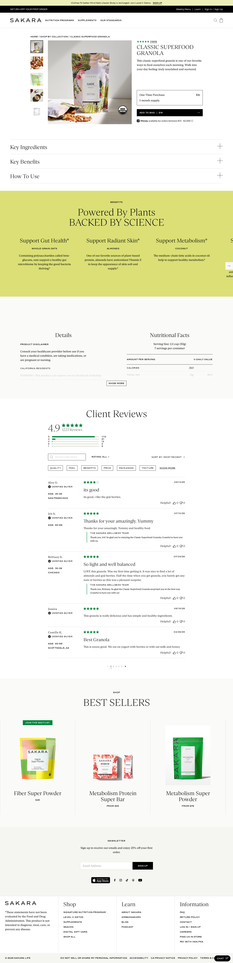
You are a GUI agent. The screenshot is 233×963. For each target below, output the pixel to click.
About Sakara (131, 912)
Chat (220, 958)
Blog (125, 922)
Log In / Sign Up (190, 927)
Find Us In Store (191, 936)
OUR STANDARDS (111, 20)
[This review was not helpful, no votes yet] (181, 503)
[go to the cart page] (221, 20)
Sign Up (218, 9)
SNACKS (68, 927)
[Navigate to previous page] (107, 666)
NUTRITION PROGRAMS (59, 20)
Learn (198, 9)
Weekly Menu (183, 9)
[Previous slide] (4, 767)
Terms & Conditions (214, 958)
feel (72, 468)
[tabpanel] (116, 347)
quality (55, 468)
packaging (126, 468)
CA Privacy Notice (163, 958)
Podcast (127, 927)
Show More (116, 383)
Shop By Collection (54, 36)
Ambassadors (131, 917)
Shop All (69, 936)
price (107, 468)
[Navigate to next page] (125, 666)
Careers (186, 932)
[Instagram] (120, 880)
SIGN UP (157, 3)
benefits (89, 468)
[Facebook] (115, 880)
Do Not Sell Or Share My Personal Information (93, 958)
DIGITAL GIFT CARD (75, 932)
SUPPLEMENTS (87, 20)
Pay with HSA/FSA (191, 941)
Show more (167, 468)
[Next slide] (229, 266)
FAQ (182, 912)
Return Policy (190, 917)
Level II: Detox (73, 917)
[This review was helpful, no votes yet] (174, 503)
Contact (186, 922)
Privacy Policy (188, 958)
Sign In (208, 9)
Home (34, 36)
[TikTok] (127, 880)
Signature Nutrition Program (84, 912)
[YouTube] (140, 880)
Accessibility (139, 958)
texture (148, 468)
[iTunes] (133, 880)
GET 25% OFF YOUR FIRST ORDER (28, 9)
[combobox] (100, 457)
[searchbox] (69, 457)
